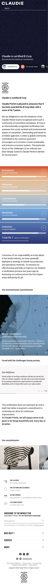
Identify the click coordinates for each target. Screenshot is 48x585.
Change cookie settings (19, 565)
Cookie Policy (37, 563)
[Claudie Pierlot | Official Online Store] (12, 3)
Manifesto (5, 466)
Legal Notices (32, 565)
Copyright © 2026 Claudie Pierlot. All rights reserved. (24, 568)
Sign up (43, 521)
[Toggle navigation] (44, 3)
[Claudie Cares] (24, 577)
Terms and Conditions (14, 563)
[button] (37, 3)
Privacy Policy (26, 563)
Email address (9, 521)
